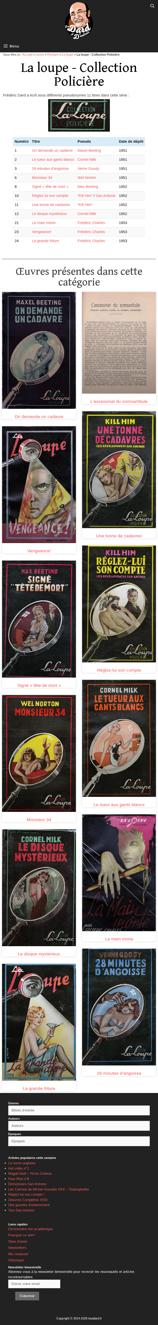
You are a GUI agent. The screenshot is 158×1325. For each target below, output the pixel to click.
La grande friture (45, 241)
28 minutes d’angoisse (50, 169)
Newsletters (17, 1248)
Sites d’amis (17, 1241)
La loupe (67, 54)
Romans (53, 54)
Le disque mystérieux (49, 214)
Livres (40, 54)
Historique (16, 1260)
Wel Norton (87, 178)
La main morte (44, 223)
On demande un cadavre (52, 150)
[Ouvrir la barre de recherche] (152, 6)
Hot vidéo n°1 (18, 1168)
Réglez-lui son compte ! (26, 1194)
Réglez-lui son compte (119, 670)
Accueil (27, 54)
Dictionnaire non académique (30, 1229)
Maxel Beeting (89, 150)
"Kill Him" (85, 196)
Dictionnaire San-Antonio (27, 1184)
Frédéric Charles (91, 223)
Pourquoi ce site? (21, 1235)
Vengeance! (41, 232)
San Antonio (106, 196)
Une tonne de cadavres (51, 205)
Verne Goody (88, 169)
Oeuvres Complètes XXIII (28, 1200)
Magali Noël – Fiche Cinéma (29, 1174)
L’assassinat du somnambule (119, 401)
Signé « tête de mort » (50, 187)
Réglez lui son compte (50, 196)
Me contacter (18, 1254)
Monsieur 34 (42, 178)
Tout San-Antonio (21, 1210)
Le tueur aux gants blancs (53, 159)
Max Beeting (88, 187)
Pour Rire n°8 (18, 1179)
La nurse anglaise (21, 1163)
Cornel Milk (87, 159)
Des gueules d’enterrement (29, 1205)
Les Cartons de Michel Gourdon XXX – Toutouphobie (48, 1189)
